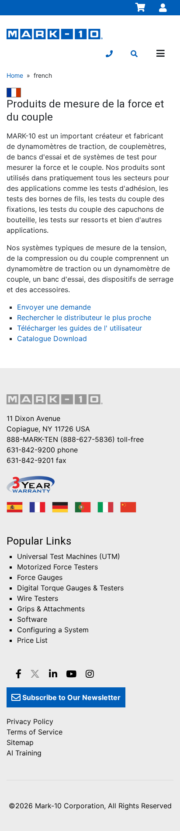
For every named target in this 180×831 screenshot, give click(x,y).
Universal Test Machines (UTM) (68, 556)
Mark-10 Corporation (69, 805)
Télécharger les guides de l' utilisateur (79, 328)
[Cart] (140, 7)
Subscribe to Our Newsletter (71, 697)
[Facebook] (18, 673)
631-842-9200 (31, 449)
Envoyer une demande (54, 307)
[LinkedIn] (53, 673)
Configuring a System (53, 629)
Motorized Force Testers (57, 566)
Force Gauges (39, 577)
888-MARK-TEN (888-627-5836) (61, 439)
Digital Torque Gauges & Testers (70, 587)
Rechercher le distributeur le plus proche (84, 317)
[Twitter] (35, 674)
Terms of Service (34, 732)
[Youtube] (71, 673)
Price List (32, 640)
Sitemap (20, 742)
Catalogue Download (52, 338)
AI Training (24, 752)
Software (32, 619)
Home (15, 75)
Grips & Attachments (51, 608)
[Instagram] (90, 673)
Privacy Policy (30, 721)
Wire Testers (37, 598)
